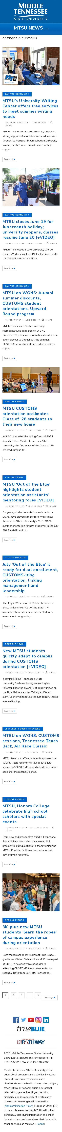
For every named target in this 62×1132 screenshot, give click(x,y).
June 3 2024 (31, 320)
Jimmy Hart (15, 320)
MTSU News (28, 28)
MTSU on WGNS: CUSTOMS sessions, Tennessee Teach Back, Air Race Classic (30, 741)
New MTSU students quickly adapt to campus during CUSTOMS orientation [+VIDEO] (27, 658)
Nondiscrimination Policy (19, 1106)
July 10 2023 (35, 506)
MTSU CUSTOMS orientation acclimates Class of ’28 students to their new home (27, 416)
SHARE (53, 243)
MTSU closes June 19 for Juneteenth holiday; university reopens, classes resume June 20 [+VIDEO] (30, 229)
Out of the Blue (15, 558)
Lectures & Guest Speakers (22, 729)
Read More (8, 159)
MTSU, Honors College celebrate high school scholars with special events (26, 813)
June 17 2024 (35, 243)
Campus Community (17, 94)
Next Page (48, 997)
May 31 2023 (34, 673)
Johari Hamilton (18, 123)
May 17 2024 (34, 430)
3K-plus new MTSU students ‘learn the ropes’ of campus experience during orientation (29, 934)
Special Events (14, 402)
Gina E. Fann (16, 597)
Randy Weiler (16, 243)
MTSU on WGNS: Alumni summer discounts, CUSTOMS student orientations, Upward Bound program (27, 303)
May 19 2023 (31, 752)
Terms (40, 1124)
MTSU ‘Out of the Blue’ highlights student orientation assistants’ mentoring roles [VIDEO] (28, 492)
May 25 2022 (34, 949)
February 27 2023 (38, 828)
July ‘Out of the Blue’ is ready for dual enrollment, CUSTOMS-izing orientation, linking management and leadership (30, 577)
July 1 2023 (33, 597)
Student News (14, 477)
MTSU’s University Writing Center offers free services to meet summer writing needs (30, 108)
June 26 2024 (39, 123)
